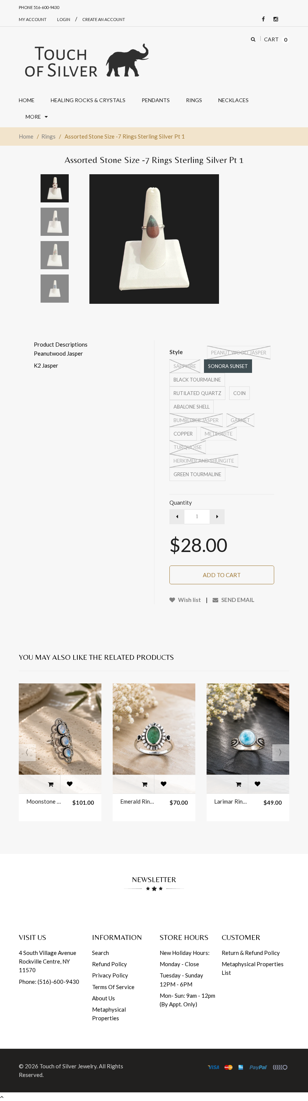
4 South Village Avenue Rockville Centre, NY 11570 (47, 961)
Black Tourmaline (197, 380)
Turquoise (188, 447)
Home (26, 136)
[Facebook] (261, 19)
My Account (33, 19)
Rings (48, 136)
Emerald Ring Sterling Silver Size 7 (137, 801)
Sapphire (185, 366)
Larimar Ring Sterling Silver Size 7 (231, 801)
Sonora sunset (228, 366)
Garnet (240, 420)
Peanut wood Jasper (238, 353)
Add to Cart (222, 575)
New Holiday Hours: (185, 952)
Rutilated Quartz (197, 393)
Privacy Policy (110, 975)
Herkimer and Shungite (204, 461)
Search (100, 952)
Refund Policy (109, 964)
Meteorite (219, 434)
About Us (103, 998)
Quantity (180, 502)
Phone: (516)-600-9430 (49, 981)
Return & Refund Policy (251, 952)
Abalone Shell (192, 407)
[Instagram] (274, 19)
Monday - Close (179, 964)
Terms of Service (113, 986)
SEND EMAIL (237, 599)
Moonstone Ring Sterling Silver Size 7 (43, 801)
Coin (239, 393)
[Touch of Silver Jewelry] (86, 59)
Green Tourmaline (197, 474)
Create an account (103, 19)
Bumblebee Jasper (196, 420)
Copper (183, 434)
